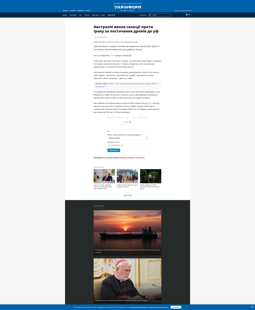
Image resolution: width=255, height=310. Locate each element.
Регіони (87, 15)
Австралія (110, 117)
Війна (65, 15)
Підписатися (113, 150)
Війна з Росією (143, 117)
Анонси (88, 10)
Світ (80, 15)
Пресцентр (80, 10)
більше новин (127, 195)
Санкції (134, 117)
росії (150, 103)
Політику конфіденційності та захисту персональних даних (149, 307)
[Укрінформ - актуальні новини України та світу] (127, 7)
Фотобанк (73, 10)
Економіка (73, 15)
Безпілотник (119, 117)
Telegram (123, 158)
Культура (95, 15)
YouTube (141, 158)
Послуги (65, 10)
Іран (127, 117)
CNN (112, 56)
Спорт (103, 15)
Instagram (131, 158)
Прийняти (176, 307)
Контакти (143, 15)
